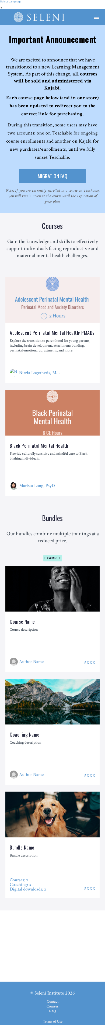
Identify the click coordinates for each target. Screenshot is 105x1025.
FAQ (52, 1011)
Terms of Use (52, 1021)
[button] (96, 17)
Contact (52, 1001)
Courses (52, 1006)
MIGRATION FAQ (53, 176)
